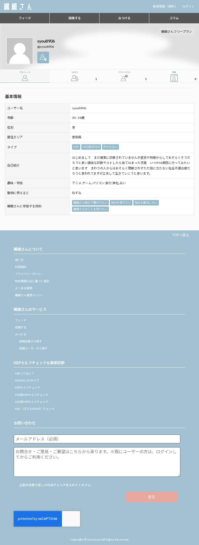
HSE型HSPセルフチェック (31, 401)
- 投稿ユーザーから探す (33, 348)
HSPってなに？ (24, 373)
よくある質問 (23, 288)
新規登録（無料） (165, 6)
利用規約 (20, 266)
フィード (25, 18)
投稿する (74, 18)
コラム (174, 18)
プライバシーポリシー (29, 273)
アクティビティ (132, 75)
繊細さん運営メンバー (29, 295)
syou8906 (46, 40)
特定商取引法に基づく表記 (32, 281)
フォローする (43, 57)
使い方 (19, 259)
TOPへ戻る (180, 235)
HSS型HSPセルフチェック (31, 394)
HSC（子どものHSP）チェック (34, 408)
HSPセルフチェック (27, 387)
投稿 (184, 75)
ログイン (188, 6)
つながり (84, 75)
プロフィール (24, 72)
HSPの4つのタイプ (27, 380)
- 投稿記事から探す (30, 341)
